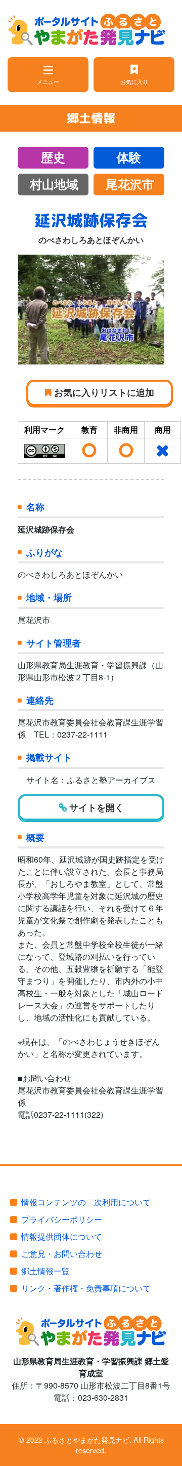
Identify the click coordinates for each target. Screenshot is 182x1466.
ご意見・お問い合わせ (61, 1253)
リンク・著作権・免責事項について (86, 1288)
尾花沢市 (130, 184)
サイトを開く (95, 807)
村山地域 (54, 184)
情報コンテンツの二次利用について (86, 1202)
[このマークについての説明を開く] (44, 450)
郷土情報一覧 (45, 1271)
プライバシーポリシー (61, 1219)
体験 (129, 158)
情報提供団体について (61, 1236)
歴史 (53, 158)
